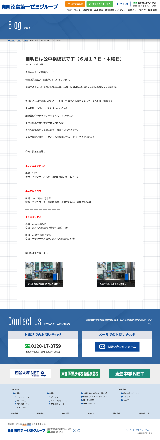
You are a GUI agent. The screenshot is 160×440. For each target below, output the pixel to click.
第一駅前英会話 (89, 403)
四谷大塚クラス (23, 404)
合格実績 (14, 413)
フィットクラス (23, 397)
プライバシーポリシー (143, 430)
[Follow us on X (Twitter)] (74, 431)
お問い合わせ (143, 413)
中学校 (52, 393)
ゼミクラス (21, 400)
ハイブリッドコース (59, 400)
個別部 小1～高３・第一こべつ (95, 396)
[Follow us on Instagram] (79, 431)
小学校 (18, 393)
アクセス (91, 413)
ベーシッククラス (24, 407)
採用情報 (116, 413)
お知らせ (126, 396)
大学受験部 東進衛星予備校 (94, 393)
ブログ (126, 400)
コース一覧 (15, 389)
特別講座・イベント (131, 393)
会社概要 (65, 413)
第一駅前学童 (88, 400)
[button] (117, 347)
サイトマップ (129, 430)
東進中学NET (56, 404)
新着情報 (122, 389)
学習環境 (40, 413)
